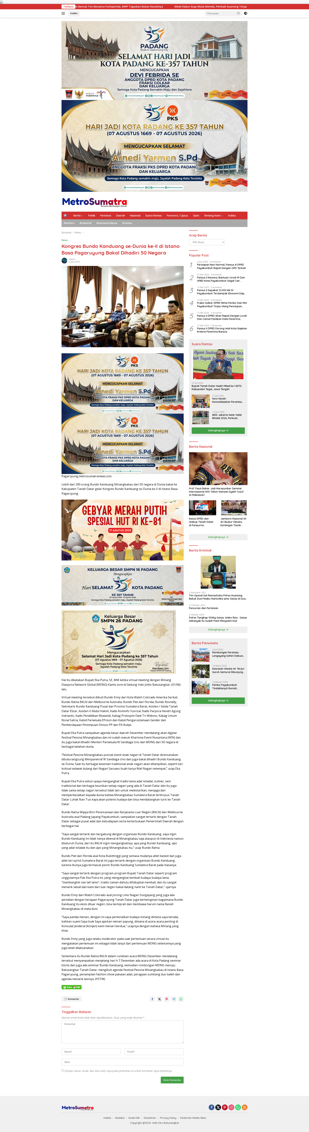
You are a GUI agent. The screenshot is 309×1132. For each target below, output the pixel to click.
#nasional (85, 223)
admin (72, 259)
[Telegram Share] (173, 999)
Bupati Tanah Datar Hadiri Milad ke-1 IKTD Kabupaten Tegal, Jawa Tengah (217, 387)
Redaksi (120, 1117)
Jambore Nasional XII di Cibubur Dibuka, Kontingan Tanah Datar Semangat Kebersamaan (233, 522)
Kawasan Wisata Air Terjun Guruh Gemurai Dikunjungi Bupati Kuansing (228, 670)
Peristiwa (105, 215)
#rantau (127, 223)
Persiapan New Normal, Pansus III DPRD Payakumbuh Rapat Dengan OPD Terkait (221, 266)
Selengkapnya (217, 430)
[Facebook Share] (152, 999)
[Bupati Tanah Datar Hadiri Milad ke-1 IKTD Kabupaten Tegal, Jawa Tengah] (218, 364)
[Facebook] (211, 1107)
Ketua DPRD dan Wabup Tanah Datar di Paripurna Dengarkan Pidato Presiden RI (201, 522)
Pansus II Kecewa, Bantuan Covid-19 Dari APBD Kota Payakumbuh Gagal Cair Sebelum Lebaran (221, 279)
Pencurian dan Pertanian (203, 608)
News (65, 240)
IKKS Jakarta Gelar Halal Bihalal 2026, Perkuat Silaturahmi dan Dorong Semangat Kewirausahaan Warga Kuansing (228, 416)
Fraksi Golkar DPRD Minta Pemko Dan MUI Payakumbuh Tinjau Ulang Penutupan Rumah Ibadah (222, 304)
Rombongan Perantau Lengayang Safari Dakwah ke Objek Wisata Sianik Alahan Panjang (228, 654)
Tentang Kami (212, 215)
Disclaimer (150, 1117)
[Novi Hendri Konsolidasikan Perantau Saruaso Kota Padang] (201, 401)
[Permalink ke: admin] (64, 260)
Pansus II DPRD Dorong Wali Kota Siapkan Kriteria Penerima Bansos (222, 330)
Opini (196, 215)
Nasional (135, 215)
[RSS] (244, 1107)
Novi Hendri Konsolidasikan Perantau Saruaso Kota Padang (227, 400)
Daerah (120, 215)
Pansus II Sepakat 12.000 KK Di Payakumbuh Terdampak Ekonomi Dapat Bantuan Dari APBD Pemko (222, 292)
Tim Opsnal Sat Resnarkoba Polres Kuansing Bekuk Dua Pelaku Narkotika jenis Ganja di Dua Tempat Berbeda (217, 597)
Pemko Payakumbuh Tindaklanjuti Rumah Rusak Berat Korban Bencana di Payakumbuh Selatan (227, 686)
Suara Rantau (153, 215)
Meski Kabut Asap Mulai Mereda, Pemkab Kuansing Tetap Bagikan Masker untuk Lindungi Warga (129, 6)
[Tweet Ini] (159, 999)
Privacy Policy (168, 1117)
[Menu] (64, 13)
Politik (91, 215)
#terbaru (69, 223)
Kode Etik (134, 1117)
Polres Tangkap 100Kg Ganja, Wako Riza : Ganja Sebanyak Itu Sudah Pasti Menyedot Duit (218, 619)
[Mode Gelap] (245, 13)
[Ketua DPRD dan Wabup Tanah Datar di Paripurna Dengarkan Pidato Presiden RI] (202, 507)
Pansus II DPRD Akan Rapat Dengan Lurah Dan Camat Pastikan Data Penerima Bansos (222, 317)
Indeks (74, 13)
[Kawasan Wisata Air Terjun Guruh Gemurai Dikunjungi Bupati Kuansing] (201, 671)
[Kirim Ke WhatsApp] (181, 999)
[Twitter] (218, 1107)
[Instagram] (231, 1107)
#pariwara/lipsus (106, 223)
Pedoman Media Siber (193, 1117)
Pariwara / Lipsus (177, 215)
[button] (238, 13)
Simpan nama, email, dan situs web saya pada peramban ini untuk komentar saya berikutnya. (118, 1071)
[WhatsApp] (238, 1107)
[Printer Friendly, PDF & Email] (72, 987)
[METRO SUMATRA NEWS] (94, 201)
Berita (77, 215)
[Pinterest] (225, 1107)
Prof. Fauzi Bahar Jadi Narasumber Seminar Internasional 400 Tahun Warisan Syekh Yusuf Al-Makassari (216, 492)
